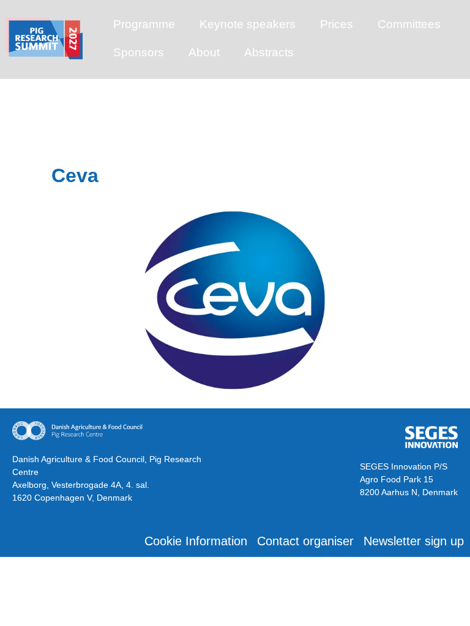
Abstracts (269, 52)
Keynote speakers (248, 24)
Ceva (75, 175)
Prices (336, 24)
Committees (409, 24)
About (204, 52)
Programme (144, 24)
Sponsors (138, 52)
